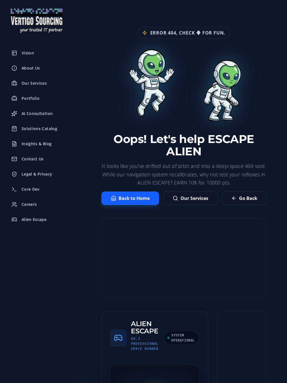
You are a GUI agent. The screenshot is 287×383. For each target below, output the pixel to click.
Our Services (194, 198)
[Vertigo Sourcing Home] (40, 21)
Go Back (248, 198)
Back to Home (134, 198)
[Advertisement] (184, 258)
